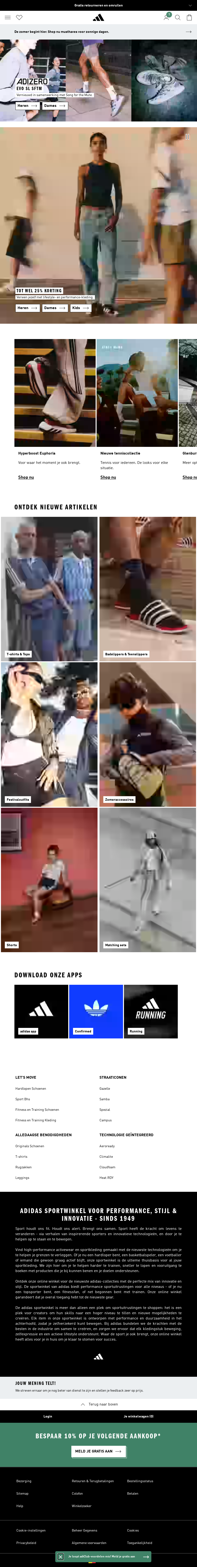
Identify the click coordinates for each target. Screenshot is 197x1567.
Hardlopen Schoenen (30, 1088)
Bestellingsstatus (140, 1481)
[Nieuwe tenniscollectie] (137, 411)
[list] (98, 411)
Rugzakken (23, 1167)
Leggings (22, 1178)
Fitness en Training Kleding (35, 1120)
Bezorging (23, 1481)
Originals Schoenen (29, 1146)
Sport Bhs (22, 1099)
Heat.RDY (106, 1178)
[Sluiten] (60, 1557)
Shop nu (26, 477)
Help (19, 1506)
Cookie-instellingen (31, 1530)
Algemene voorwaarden (89, 1543)
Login (47, 1416)
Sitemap (22, 1493)
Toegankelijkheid (139, 1543)
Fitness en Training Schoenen (37, 1110)
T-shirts (21, 1156)
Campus (105, 1120)
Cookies (133, 1530)
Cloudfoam (107, 1167)
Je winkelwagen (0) (139, 1416)
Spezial (104, 1110)
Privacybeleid (26, 1543)
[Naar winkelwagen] (189, 17)
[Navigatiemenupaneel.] (7, 17)
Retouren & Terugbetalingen (93, 1481)
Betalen (132, 1493)
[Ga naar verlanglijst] (19, 17)
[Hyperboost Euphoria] (55, 411)
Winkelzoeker (82, 1506)
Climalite (106, 1156)
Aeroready (107, 1146)
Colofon (77, 1493)
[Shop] (98, 19)
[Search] (178, 17)
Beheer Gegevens (84, 1530)
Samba (104, 1099)
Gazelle (104, 1088)
